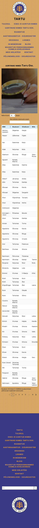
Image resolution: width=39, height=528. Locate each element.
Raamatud (19, 32)
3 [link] (19, 394)
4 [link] (22, 394)
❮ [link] (9, 394)
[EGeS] (19, 505)
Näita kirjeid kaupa (11, 115)
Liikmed (26, 40)
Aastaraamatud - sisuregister (19, 36)
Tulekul (6, 24)
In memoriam (14, 44)
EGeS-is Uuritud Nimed (25, 24)
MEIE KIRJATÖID (13, 52)
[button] (10, 127)
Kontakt (28, 52)
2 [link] (15, 394)
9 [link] (32, 394)
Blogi (28, 44)
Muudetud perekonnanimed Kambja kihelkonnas (19, 48)
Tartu (19, 19)
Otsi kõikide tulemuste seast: (19, 119)
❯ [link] (36, 394)
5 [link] (25, 394)
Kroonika (14, 40)
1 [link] (12, 394)
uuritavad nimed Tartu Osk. (19, 28)
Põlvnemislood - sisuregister (19, 56)
